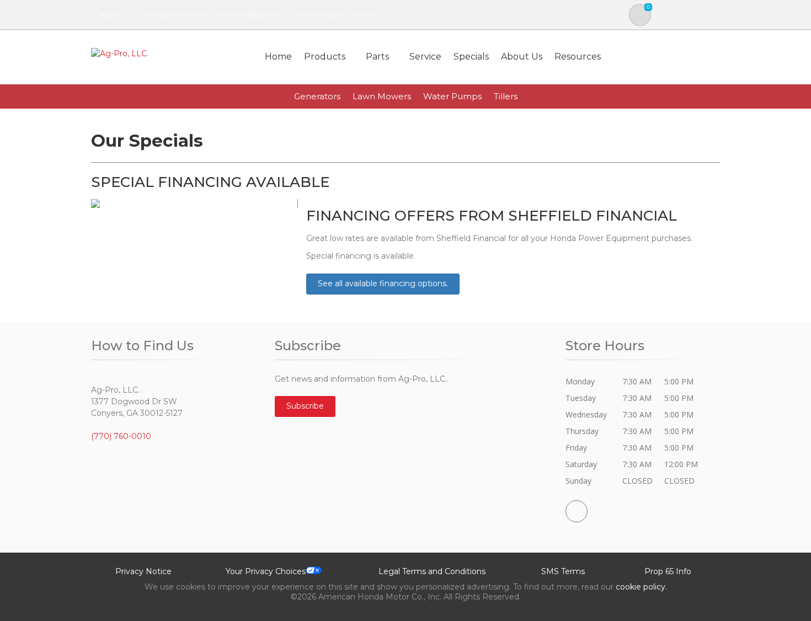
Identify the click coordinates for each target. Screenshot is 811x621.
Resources (577, 56)
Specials (471, 56)
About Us (521, 56)
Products (324, 56)
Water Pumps (452, 96)
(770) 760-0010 (320, 14)
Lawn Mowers (382, 96)
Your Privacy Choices (266, 571)
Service (425, 56)
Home (278, 56)
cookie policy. (641, 587)
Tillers (505, 96)
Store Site (365, 14)
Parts (377, 56)
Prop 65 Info (667, 571)
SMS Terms (563, 571)
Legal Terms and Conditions (431, 571)
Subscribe (305, 406)
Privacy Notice (143, 571)
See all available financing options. (383, 283)
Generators (317, 96)
